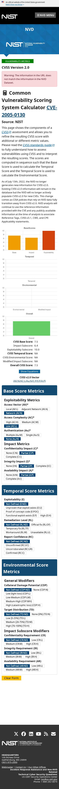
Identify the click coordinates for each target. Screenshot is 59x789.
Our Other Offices (37, 767)
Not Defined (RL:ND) (17, 524)
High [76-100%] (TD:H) (17, 625)
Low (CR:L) (37, 640)
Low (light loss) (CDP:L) (18, 593)
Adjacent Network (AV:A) (35, 409)
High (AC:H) (12, 422)
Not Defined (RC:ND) (17, 541)
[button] (45, 15)
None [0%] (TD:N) (41, 614)
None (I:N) (11, 466)
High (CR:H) (32, 643)
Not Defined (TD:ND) (17, 614)
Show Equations (29, 371)
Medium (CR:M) (14, 643)
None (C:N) (12, 453)
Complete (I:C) (43, 466)
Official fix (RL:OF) (40, 524)
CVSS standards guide (37, 145)
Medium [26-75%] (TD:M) (19, 622)
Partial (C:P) (27, 453)
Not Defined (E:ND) (16, 503)
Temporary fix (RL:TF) (17, 528)
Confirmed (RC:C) (15, 552)
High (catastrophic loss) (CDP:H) (23, 605)
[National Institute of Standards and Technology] (22, 744)
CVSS (5, 132)
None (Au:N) (12, 438)
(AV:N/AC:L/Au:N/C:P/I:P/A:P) (29, 381)
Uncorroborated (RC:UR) (19, 549)
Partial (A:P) (27, 475)
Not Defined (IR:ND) (16, 652)
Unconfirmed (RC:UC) (17, 545)
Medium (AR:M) (14, 669)
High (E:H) (45, 515)
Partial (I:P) (26, 466)
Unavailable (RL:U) (40, 532)
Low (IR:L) (36, 652)
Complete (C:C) (14, 456)
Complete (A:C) (14, 478)
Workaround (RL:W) (16, 532)
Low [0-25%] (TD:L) (15, 618)
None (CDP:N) (40, 589)
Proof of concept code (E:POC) (22, 511)
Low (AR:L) (37, 665)
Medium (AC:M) (30, 422)
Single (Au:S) (32, 435)
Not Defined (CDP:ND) (18, 589)
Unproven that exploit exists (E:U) (24, 507)
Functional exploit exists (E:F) (21, 515)
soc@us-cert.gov (49, 779)
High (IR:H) (31, 656)
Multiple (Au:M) (14, 435)
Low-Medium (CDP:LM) (18, 597)
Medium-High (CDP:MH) (19, 601)
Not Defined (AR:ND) (17, 665)
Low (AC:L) (11, 426)
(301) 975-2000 (9, 762)
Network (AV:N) (14, 413)
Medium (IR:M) (14, 656)
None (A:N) (12, 475)
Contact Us (20, 767)
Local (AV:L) (12, 409)
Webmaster (7, 767)
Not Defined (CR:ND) (17, 640)
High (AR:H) (32, 669)
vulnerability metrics (17, 61)
